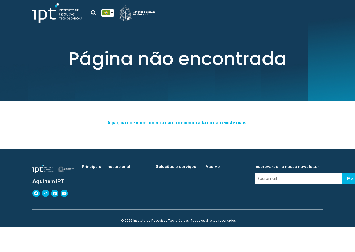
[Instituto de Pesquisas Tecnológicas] (57, 13)
